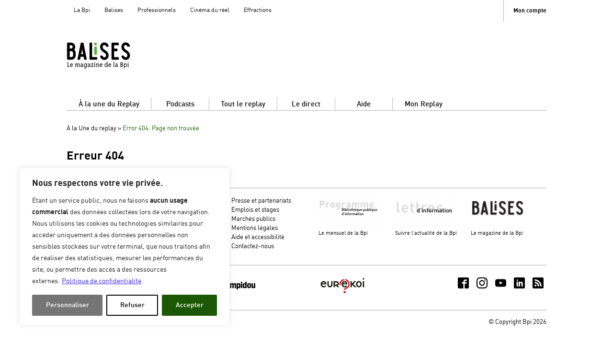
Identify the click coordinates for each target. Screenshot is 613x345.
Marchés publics (253, 219)
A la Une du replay (91, 129)
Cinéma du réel (209, 10)
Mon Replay (424, 104)
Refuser (132, 305)
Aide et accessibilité (257, 237)
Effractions (258, 10)
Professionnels (156, 10)
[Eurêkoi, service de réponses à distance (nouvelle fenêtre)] (342, 294)
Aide (364, 104)
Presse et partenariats (261, 201)
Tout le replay (243, 104)
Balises (113, 10)
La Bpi (82, 10)
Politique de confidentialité (101, 281)
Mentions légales (254, 228)
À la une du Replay (109, 104)
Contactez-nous (252, 246)
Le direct (306, 104)
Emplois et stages (255, 210)
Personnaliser (67, 305)
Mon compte (529, 11)
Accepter (190, 305)
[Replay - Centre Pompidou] (117, 55)
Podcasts (180, 104)
